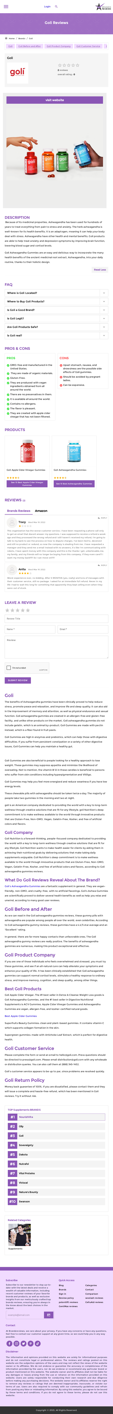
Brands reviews (18, 511)
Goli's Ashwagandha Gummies (22, 886)
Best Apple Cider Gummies (21, 1016)
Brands (21, 38)
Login (47, 6)
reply (104, 518)
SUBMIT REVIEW (18, 680)
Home (12, 38)
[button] (56, 292)
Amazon (41, 511)
